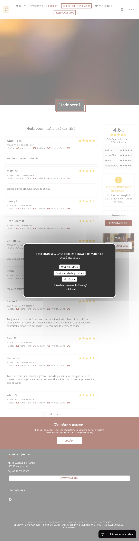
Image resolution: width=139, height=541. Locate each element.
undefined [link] (70, 288)
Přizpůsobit (69, 279)
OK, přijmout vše (69, 266)
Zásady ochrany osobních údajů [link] (70, 285)
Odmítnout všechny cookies (69, 273)
